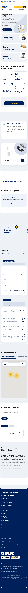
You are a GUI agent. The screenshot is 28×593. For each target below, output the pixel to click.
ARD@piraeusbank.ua (6, 566)
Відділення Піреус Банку (8, 356)
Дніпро (25, 253)
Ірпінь (10, 253)
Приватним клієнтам (10, 10)
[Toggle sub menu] (24, 7)
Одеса (17, 253)
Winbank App (18, 7)
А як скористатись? (7, 220)
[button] (17, 376)
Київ (3, 253)
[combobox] (14, 363)
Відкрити (5, 435)
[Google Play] (15, 557)
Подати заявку (7, 29)
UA (24, 1)
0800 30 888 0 (13, 568)
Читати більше (7, 203)
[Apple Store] (5, 557)
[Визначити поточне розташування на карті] (4, 364)
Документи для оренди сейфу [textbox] (10, 412)
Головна (4, 9)
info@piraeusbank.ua (18, 566)
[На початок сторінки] (14, 586)
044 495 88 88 (4, 568)
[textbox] (12, 364)
